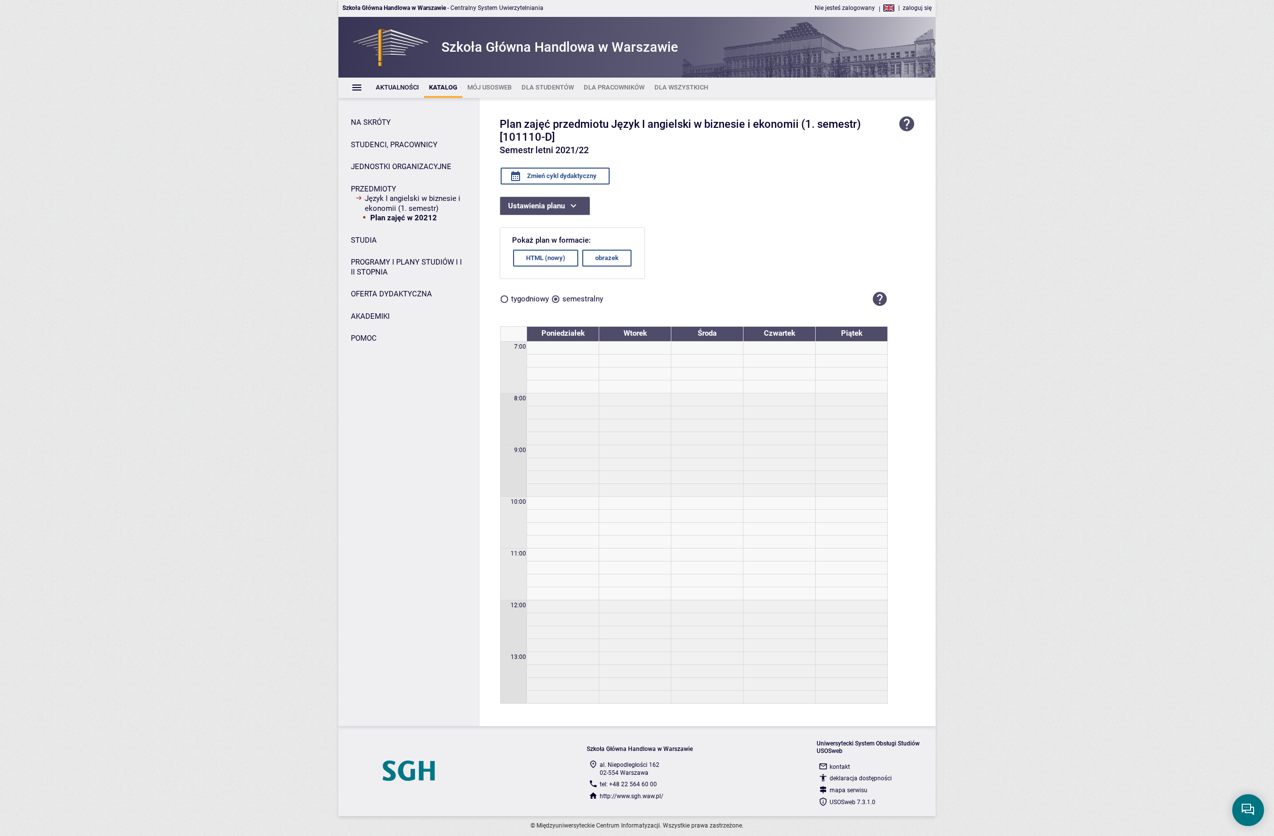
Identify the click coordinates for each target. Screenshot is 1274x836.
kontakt (840, 766)
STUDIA (364, 240)
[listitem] (397, 88)
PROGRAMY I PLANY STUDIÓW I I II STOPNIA (406, 267)
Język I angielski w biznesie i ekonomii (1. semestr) (412, 203)
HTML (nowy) (545, 258)
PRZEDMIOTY (373, 189)
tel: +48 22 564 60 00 (628, 784)
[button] (879, 299)
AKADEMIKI (370, 316)
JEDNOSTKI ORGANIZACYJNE (401, 166)
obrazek (607, 258)
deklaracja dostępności (861, 778)
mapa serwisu (848, 790)
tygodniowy (530, 298)
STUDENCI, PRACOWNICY (394, 144)
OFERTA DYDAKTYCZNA (391, 293)
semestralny (582, 298)
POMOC (364, 338)
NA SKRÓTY (371, 122)
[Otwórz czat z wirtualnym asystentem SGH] (1248, 810)
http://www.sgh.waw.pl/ (631, 796)
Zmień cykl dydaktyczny (561, 176)
